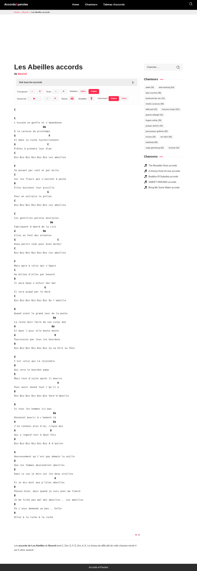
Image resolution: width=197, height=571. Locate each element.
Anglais (94, 91)
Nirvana (150, 137)
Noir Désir (166, 137)
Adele (150, 87)
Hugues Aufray (153, 120)
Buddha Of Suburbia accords (163, 176)
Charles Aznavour (155, 104)
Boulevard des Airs (155, 98)
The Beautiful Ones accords (163, 165)
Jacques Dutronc (154, 126)
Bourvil (22, 73)
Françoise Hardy (171, 109)
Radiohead (151, 142)
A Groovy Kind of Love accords (164, 171)
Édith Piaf (151, 109)
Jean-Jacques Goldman (157, 131)
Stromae (174, 148)
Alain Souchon (153, 93)
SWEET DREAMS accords (162, 182)
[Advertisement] (98, 36)
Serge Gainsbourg (155, 148)
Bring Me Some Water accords (164, 187)
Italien (83, 91)
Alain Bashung (166, 87)
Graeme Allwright (154, 115)
